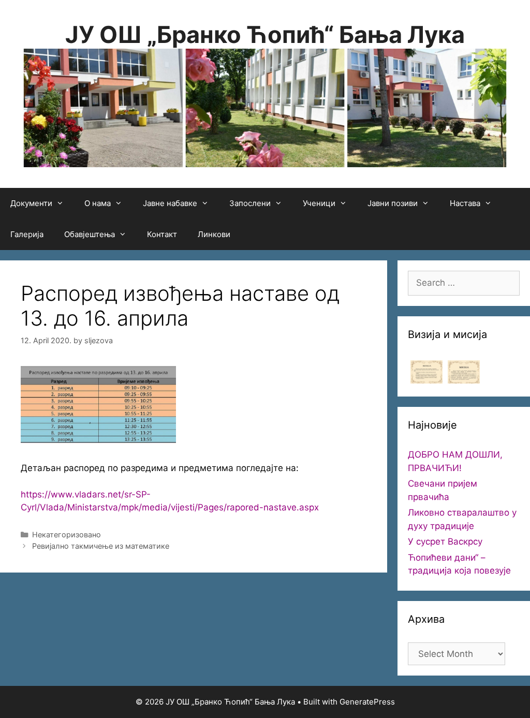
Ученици (319, 203)
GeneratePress (367, 702)
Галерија (26, 234)
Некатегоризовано (66, 534)
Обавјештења (89, 234)
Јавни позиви (392, 203)
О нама (97, 203)
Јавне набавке (170, 203)
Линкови (214, 234)
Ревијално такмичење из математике (100, 545)
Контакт (162, 234)
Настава (465, 203)
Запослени (250, 203)
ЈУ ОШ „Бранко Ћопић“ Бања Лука (265, 34)
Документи (31, 203)
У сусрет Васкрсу (445, 541)
